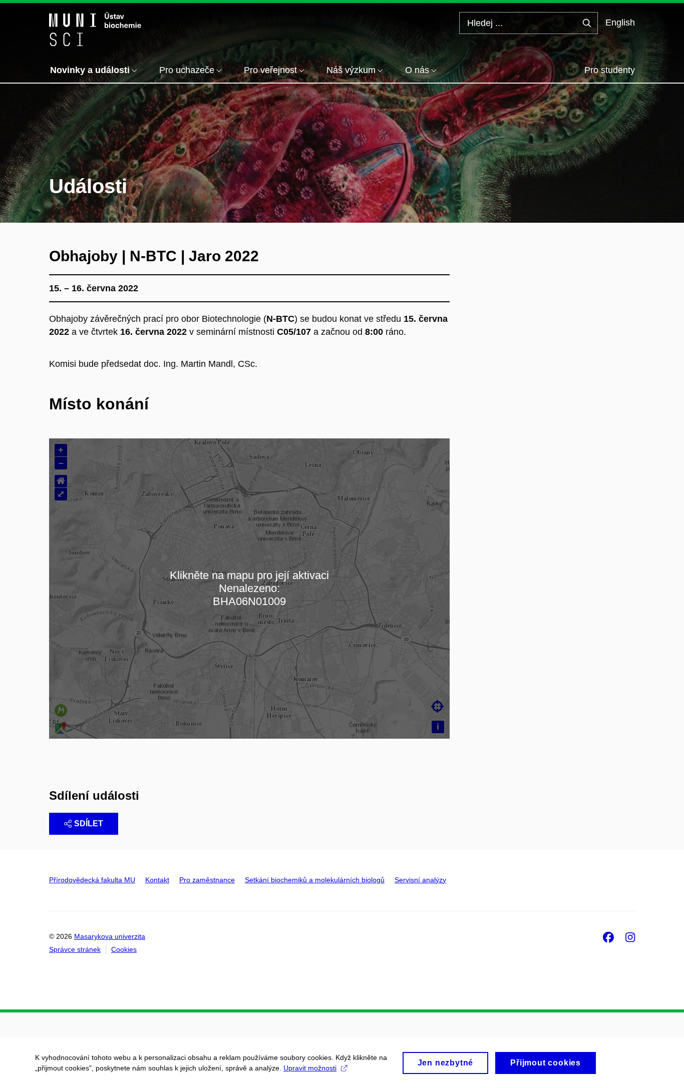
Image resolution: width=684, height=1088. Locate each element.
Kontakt (157, 880)
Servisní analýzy (420, 880)
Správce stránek (75, 949)
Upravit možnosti (309, 1068)
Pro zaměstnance (207, 880)
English (620, 23)
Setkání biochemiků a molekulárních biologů (315, 880)
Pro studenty (609, 70)
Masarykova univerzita (109, 936)
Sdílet (88, 823)
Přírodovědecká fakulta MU (92, 880)
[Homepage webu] (95, 29)
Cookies (124, 949)
